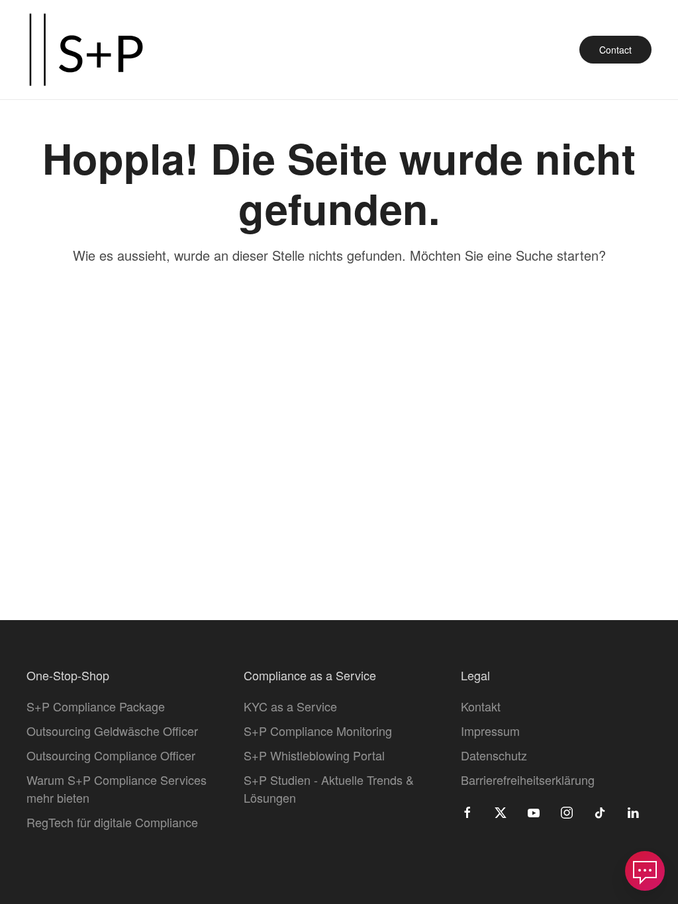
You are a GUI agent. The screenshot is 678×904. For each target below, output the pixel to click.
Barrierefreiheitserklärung (528, 779)
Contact (615, 49)
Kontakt (481, 706)
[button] (645, 871)
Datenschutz (494, 755)
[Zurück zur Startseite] (86, 49)
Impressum (490, 730)
